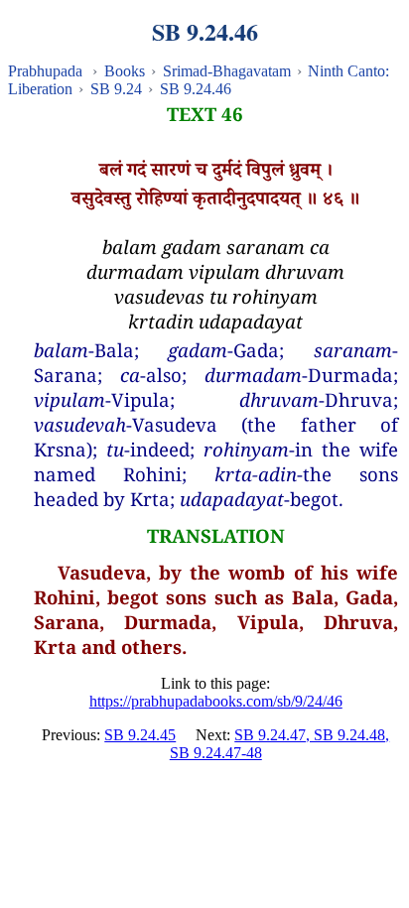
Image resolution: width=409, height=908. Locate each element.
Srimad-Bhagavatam (227, 71)
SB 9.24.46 (195, 88)
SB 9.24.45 (140, 734)
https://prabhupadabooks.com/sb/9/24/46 (215, 701)
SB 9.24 (116, 88)
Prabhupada (45, 71)
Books (124, 71)
